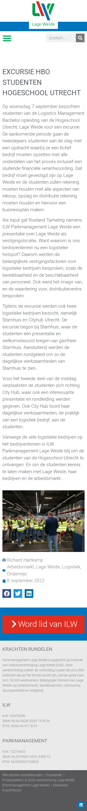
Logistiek (71, 567)
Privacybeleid (12, 780)
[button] (7, 38)
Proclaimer (54, 775)
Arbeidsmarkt (20, 567)
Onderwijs (17, 574)
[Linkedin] (81, 805)
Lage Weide (48, 567)
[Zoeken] (80, 38)
